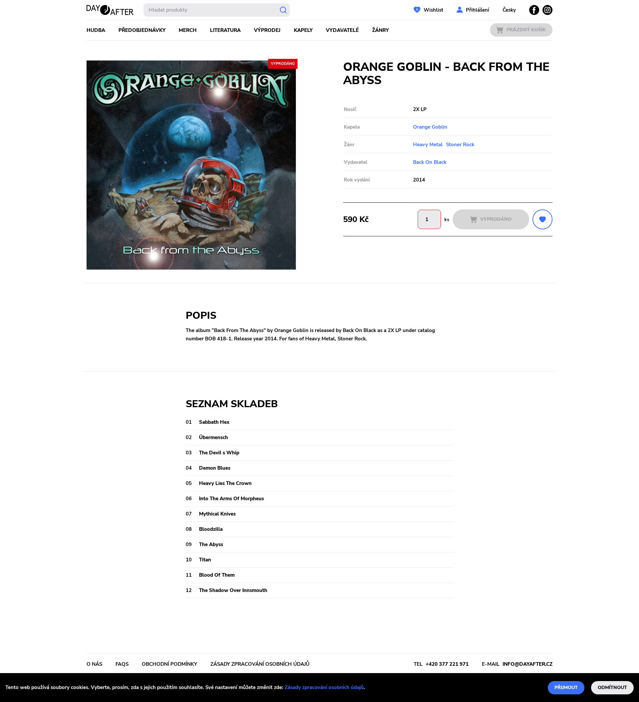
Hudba (96, 30)
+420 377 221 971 (447, 664)
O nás (94, 664)
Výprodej (267, 30)
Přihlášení (477, 10)
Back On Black (429, 162)
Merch (188, 30)
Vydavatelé (342, 30)
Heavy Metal (428, 144)
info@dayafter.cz (527, 664)
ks (446, 219)
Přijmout (566, 687)
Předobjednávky (141, 30)
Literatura (225, 30)
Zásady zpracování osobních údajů (324, 687)
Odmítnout (612, 687)
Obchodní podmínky (169, 664)
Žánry (380, 30)
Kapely (303, 30)
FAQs (121, 664)
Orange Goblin (430, 127)
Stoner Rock (460, 144)
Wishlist (433, 10)
